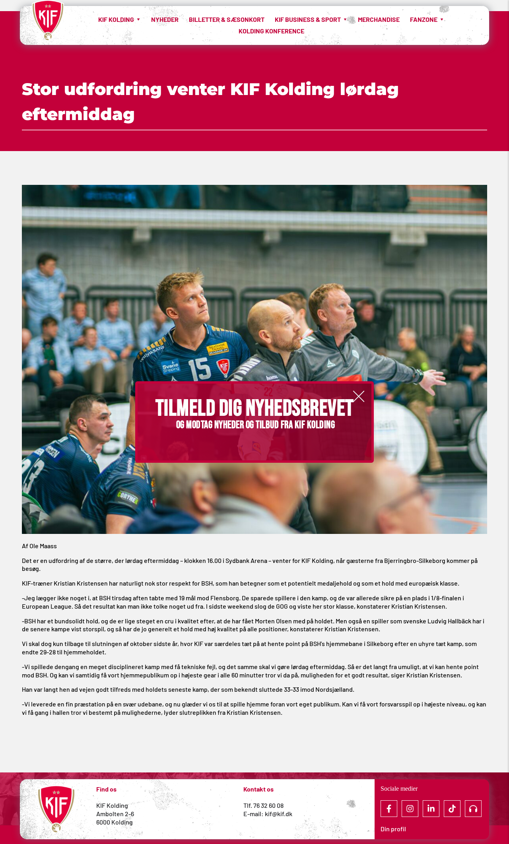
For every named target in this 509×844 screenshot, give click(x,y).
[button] (358, 396)
